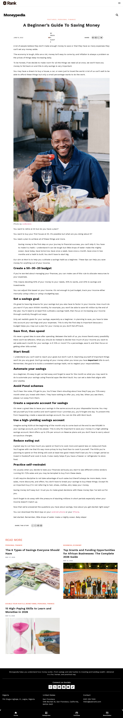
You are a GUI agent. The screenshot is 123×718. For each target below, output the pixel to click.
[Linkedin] (59, 687)
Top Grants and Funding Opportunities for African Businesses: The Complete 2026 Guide (89, 553)
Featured (52, 19)
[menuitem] (16, 714)
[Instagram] (50, 687)
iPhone (76, 512)
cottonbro (26, 224)
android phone (58, 512)
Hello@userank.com (92, 702)
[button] (119, 3)
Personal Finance (67, 19)
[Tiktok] (73, 687)
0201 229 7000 (89, 699)
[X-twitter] (55, 687)
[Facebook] (64, 687)
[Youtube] (68, 687)
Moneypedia (14, 15)
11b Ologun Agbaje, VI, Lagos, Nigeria (18, 699)
